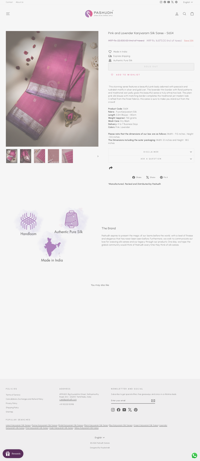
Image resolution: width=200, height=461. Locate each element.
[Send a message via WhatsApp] (194, 455)
